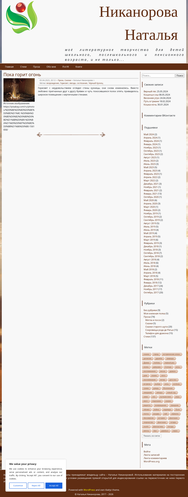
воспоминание (150, 380)
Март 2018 (149, 276)
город (156, 354)
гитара (173, 422)
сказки (168, 401)
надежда (167, 409)
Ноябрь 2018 (151, 249)
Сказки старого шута (156, 326)
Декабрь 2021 (151, 183)
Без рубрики (150, 310)
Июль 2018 (149, 262)
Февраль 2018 (151, 279)
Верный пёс (150, 91)
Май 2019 (149, 233)
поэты (146, 414)
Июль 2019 (149, 226)
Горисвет (64, 83)
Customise (18, 485)
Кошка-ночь (150, 104)
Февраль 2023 (151, 173)
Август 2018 (150, 259)
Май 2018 (149, 269)
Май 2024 (149, 134)
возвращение (160, 405)
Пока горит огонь (22, 74)
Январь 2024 (150, 144)
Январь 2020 (150, 210)
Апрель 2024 (150, 137)
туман (146, 388)
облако (146, 409)
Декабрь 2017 (151, 285)
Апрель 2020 (150, 203)
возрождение (53, 83)
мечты (146, 431)
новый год (171, 392)
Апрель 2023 (150, 170)
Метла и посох (153, 320)
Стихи (23, 66)
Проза (36, 66)
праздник (174, 405)
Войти (147, 451)
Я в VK (65, 66)
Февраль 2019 (151, 243)
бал (155, 431)
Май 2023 (149, 167)
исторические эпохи (171, 354)
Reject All (36, 485)
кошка (154, 375)
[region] (36, 475)
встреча (147, 384)
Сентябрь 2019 (152, 220)
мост (146, 401)
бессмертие (148, 418)
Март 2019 (149, 239)
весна (162, 371)
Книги (79, 66)
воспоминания (150, 371)
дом (145, 375)
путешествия (165, 397)
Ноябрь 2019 (151, 213)
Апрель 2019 (150, 236)
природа (170, 358)
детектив (147, 358)
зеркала (175, 414)
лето (163, 375)
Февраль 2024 (151, 140)
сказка (146, 354)
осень (146, 367)
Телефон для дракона (156, 333)
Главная (9, 66)
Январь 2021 (150, 193)
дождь (156, 388)
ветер (162, 380)
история (161, 418)
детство (173, 380)
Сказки (68, 80)
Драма (146, 363)
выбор (157, 384)
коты (178, 367)
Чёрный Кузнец (95, 83)
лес (153, 397)
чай (165, 414)
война (156, 409)
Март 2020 (149, 206)
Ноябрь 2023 (151, 147)
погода (170, 426)
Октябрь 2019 (151, 216)
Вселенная (167, 388)
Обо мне (51, 66)
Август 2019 (150, 223)
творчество (148, 422)
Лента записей (152, 454)
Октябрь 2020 (151, 196)
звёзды (159, 392)
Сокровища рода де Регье (159, 329)
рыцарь (156, 414)
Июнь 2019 (149, 229)
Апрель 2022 (150, 177)
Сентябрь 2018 (152, 256)
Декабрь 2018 (151, 246)
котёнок (176, 384)
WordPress (89, 489)
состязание (82, 83)
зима (146, 397)
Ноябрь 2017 (151, 289)
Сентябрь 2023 (152, 154)
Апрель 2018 (150, 272)
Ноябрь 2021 (151, 187)
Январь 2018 (150, 282)
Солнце (168, 367)
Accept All (53, 485)
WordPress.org (152, 461)
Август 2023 (150, 157)
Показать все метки (152, 436)
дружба (159, 358)
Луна (177, 409)
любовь (157, 363)
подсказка (156, 401)
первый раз (169, 363)
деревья (164, 431)
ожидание (148, 392)
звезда (72, 83)
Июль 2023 (149, 160)
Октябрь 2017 (151, 292)
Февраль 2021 (151, 190)
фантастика (158, 426)
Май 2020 (149, 200)
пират (175, 431)
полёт (146, 426)
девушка (156, 367)
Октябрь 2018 (151, 252)
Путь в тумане (151, 101)
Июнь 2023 (149, 164)
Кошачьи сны (151, 94)
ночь (167, 384)
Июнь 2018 (149, 266)
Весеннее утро (151, 98)
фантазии (162, 422)
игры (177, 397)
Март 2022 (149, 180)
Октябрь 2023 (151, 150)
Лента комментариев (155, 458)
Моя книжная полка (154, 313)
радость (147, 405)
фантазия (173, 418)
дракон (172, 371)
